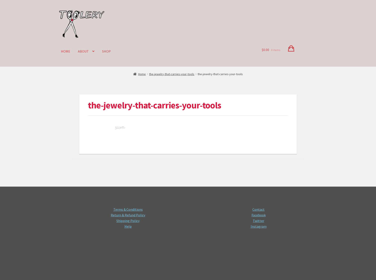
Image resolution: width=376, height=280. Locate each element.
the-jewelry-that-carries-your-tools (171, 74)
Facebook (259, 215)
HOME (65, 51)
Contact (258, 209)
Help (128, 226)
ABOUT (83, 51)
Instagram (259, 226)
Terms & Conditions (128, 209)
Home (142, 74)
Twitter (258, 221)
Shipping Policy (127, 221)
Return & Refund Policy (128, 215)
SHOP (106, 51)
